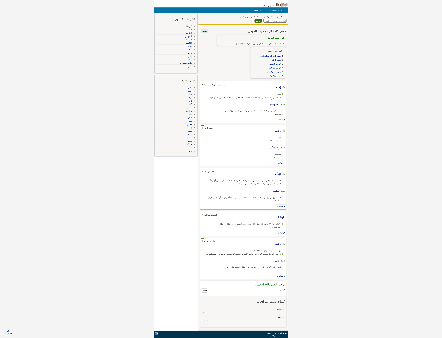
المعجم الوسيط (275, 64)
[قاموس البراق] (281, 4)
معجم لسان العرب (274, 72)
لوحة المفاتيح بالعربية (276, 10)
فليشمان (278, 317)
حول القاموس (257, 10)
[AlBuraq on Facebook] (156, 335)
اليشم (279, 309)
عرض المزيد (281, 119)
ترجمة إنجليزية (275, 76)
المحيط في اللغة (275, 68)
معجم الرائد (276, 60)
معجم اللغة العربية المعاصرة (270, 56)
